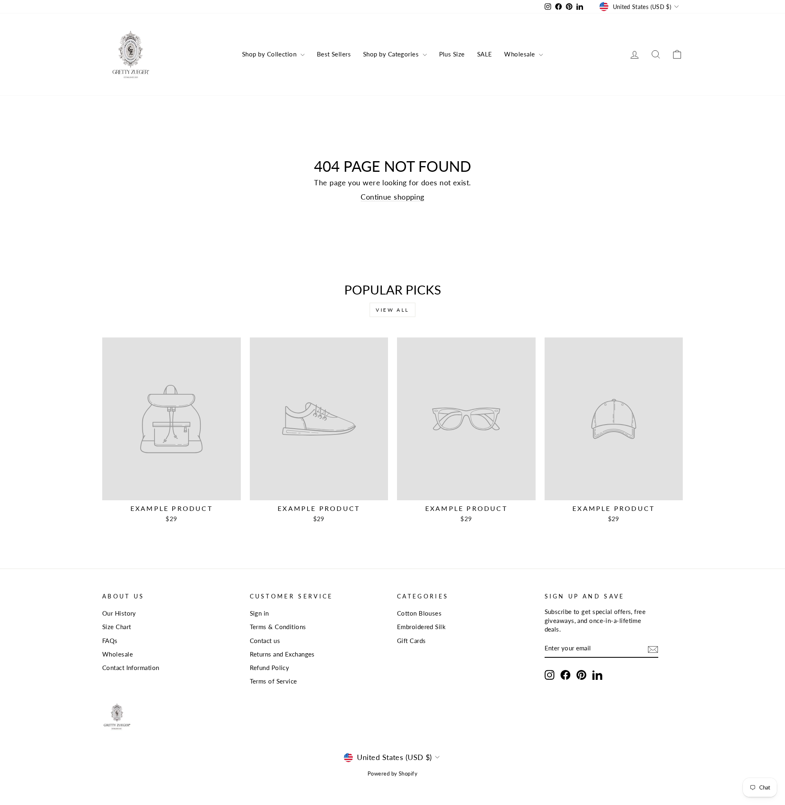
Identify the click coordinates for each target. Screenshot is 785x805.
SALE (484, 54)
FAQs (110, 640)
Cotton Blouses (419, 613)
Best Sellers (334, 54)
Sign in (259, 613)
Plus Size (452, 54)
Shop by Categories (392, 54)
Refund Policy (269, 667)
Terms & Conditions (278, 626)
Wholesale (520, 54)
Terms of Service (273, 681)
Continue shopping (392, 196)
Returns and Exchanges (282, 654)
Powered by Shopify (392, 774)
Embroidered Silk (421, 626)
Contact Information (130, 667)
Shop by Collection (270, 54)
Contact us (265, 640)
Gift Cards (411, 640)
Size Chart (116, 626)
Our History (119, 613)
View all (392, 310)
